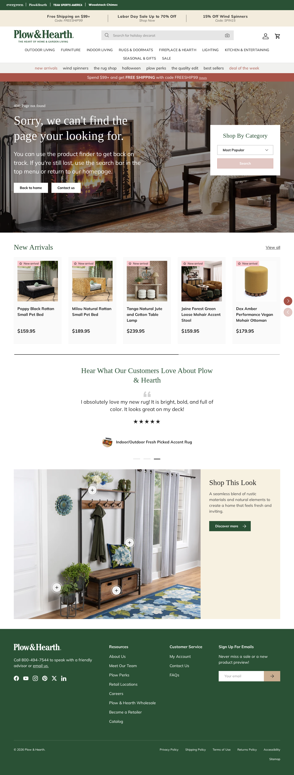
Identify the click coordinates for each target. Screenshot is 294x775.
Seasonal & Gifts (139, 58)
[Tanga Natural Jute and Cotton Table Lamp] (147, 281)
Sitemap (274, 759)
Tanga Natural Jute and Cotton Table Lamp (144, 314)
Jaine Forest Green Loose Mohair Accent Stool (201, 314)
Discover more (226, 526)
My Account (180, 656)
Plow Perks (119, 675)
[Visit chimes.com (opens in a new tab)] (103, 5)
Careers (116, 693)
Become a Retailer (125, 712)
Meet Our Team (123, 665)
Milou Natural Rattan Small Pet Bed (91, 311)
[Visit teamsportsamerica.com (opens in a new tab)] (68, 5)
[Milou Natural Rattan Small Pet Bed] (92, 281)
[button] (277, 36)
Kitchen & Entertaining (247, 50)
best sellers (214, 68)
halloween (131, 68)
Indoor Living (100, 50)
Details (203, 77)
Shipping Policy (195, 749)
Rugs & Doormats (136, 50)
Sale (166, 58)
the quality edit (185, 68)
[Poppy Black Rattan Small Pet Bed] (37, 281)
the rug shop (105, 68)
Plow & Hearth (35, 749)
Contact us (66, 188)
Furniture (71, 50)
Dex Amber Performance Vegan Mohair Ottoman (254, 314)
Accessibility (272, 749)
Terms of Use (222, 749)
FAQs (174, 675)
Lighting (210, 50)
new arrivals (46, 68)
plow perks (156, 68)
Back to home (31, 188)
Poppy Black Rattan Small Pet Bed (35, 311)
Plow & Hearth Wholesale (132, 702)
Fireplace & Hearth (177, 50)
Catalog (116, 721)
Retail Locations (123, 684)
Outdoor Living (40, 50)
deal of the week (244, 68)
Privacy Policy (169, 749)
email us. (41, 665)
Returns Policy (247, 749)
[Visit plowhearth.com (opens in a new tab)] (38, 5)
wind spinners (75, 68)
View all (273, 247)
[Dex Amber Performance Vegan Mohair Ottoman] (256, 281)
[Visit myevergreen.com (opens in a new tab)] (14, 5)
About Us (117, 656)
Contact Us (179, 665)
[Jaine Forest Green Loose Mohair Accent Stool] (201, 281)
